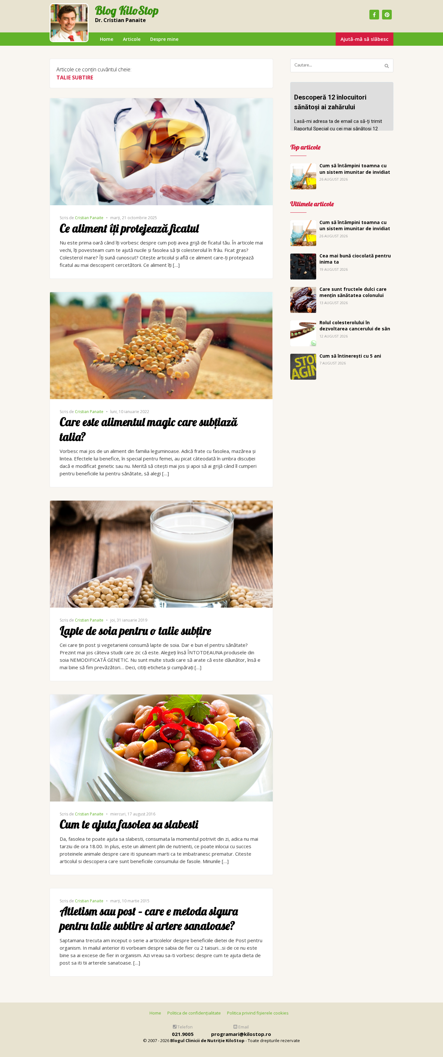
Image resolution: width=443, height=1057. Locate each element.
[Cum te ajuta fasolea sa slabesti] (161, 698)
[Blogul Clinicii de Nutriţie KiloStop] (69, 22)
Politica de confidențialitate (194, 1013)
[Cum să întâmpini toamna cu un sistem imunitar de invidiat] (303, 167)
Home (106, 39)
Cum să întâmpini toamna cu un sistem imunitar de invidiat (354, 168)
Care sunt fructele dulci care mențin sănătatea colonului (353, 292)
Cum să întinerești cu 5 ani (350, 356)
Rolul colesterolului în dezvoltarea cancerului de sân (354, 325)
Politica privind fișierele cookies (258, 1013)
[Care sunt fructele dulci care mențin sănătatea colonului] (303, 290)
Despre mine (164, 39)
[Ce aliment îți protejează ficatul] (161, 102)
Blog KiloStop (127, 10)
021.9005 (183, 1034)
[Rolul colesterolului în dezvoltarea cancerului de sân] (303, 324)
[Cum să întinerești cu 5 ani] (303, 357)
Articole (131, 39)
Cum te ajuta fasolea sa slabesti (129, 824)
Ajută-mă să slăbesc (365, 39)
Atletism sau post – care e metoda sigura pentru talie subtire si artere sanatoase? (149, 918)
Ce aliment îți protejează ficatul (129, 228)
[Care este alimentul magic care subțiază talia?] (161, 295)
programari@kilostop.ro (241, 1034)
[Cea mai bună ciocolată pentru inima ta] (303, 257)
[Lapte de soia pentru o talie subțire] (161, 504)
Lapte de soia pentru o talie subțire (135, 631)
